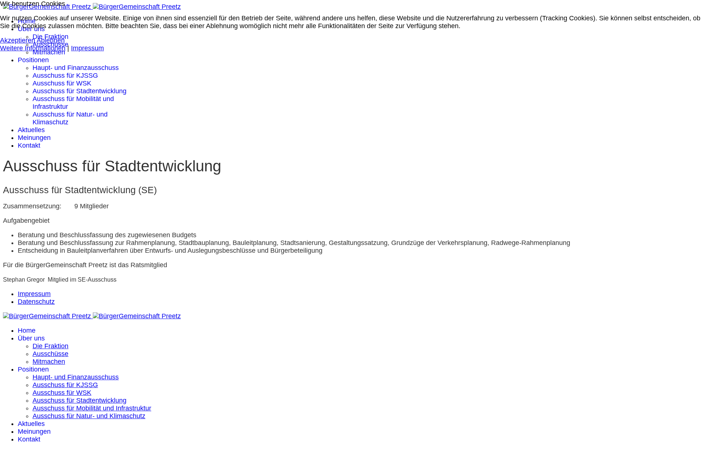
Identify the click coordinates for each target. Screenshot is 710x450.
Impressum (34, 294)
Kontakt (29, 145)
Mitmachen (49, 52)
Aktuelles (31, 130)
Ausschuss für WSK (62, 83)
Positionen (33, 60)
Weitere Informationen (32, 48)
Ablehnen (51, 40)
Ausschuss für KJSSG (65, 75)
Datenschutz (36, 301)
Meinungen (34, 137)
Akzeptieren (17, 40)
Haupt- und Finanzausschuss (76, 67)
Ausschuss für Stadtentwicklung (79, 91)
